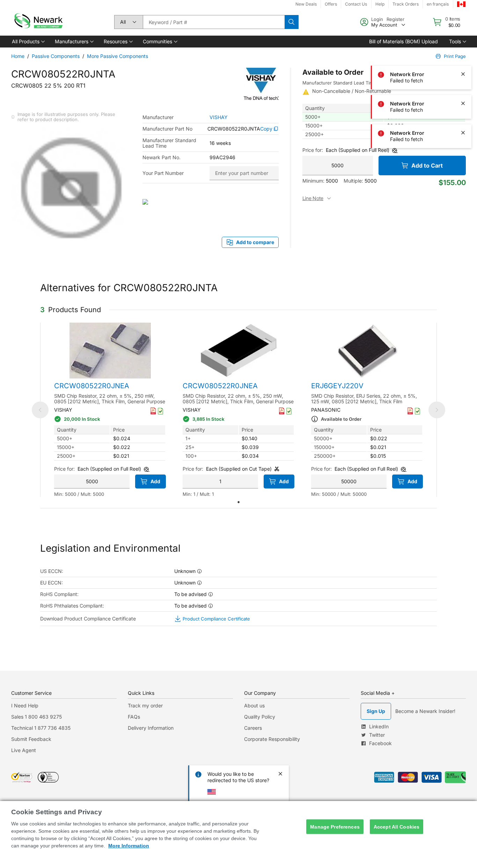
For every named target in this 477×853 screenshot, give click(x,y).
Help (379, 4)
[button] (27, 41)
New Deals (306, 4)
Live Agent (23, 750)
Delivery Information (151, 728)
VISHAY (219, 117)
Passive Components (56, 56)
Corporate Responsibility (272, 739)
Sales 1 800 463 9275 (36, 717)
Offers (331, 4)
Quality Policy (259, 717)
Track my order (145, 705)
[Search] (292, 22)
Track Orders (405, 4)
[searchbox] (214, 22)
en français (438, 4)
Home (17, 56)
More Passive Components (117, 56)
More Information (128, 845)
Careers (253, 728)
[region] (238, 827)
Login (377, 19)
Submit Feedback (31, 739)
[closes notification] (463, 44)
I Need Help (24, 705)
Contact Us (356, 4)
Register (395, 19)
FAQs (134, 717)
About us (254, 705)
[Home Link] (37, 22)
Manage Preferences (335, 826)
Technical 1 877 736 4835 (41, 728)
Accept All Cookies (397, 826)
